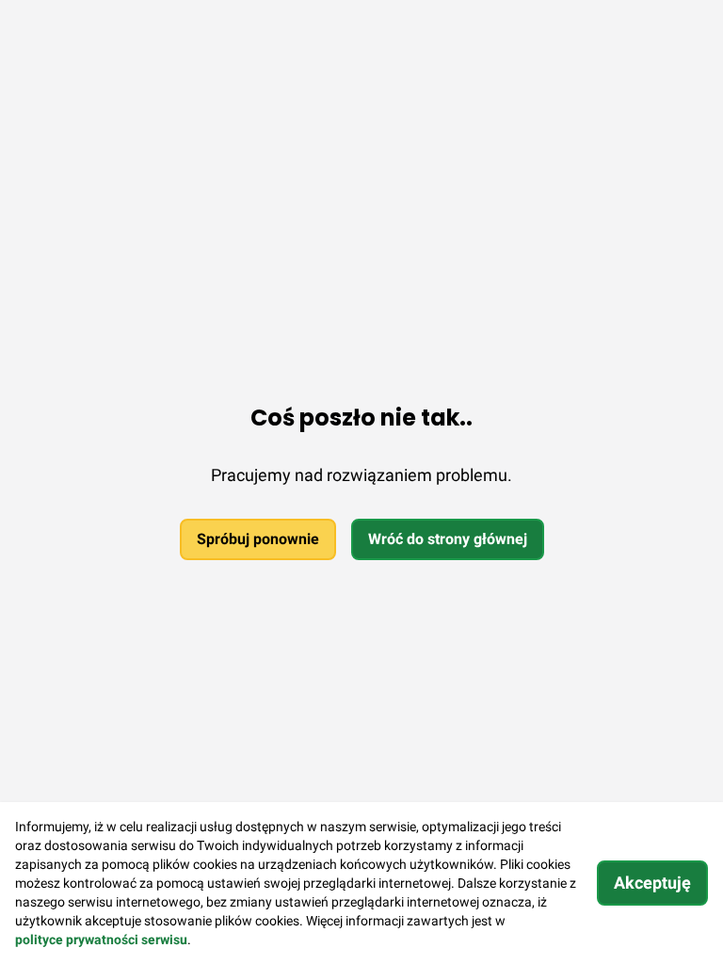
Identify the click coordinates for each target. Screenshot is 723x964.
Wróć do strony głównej (447, 539)
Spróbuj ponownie (258, 539)
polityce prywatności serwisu (101, 939)
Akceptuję (652, 882)
